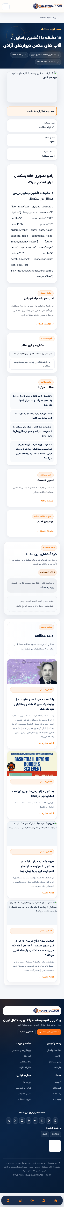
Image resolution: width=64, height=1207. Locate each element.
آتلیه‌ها (57, 1082)
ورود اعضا (56, 1099)
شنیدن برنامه (47, 501)
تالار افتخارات (25, 1067)
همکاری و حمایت (26, 1031)
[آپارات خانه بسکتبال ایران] (28, 1120)
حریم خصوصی (24, 1094)
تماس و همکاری (23, 1088)
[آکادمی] (20, 1200)
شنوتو (44, 1134)
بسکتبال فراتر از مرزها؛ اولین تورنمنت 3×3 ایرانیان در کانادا (33, 416)
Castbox (55, 1134)
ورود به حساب (47, 587)
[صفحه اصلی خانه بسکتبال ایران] (32, 1010)
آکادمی (58, 1056)
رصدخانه (57, 1094)
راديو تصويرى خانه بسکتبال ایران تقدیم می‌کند (33, 353)
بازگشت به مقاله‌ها (48, 17)
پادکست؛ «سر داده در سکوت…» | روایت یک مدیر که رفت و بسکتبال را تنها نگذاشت (32, 400)
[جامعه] (43, 1200)
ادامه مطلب (48, 743)
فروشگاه (57, 1088)
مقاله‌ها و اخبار (54, 1050)
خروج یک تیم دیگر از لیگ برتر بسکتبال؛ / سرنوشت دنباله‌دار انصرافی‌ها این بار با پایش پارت (32, 431)
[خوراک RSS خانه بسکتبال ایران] (8, 1120)
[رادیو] (32, 1200)
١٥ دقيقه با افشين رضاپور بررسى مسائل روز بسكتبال (32, 364)
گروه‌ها (27, 1056)
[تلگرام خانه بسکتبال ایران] (48, 1120)
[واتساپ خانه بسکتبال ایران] (42, 1120)
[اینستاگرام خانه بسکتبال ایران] (55, 1120)
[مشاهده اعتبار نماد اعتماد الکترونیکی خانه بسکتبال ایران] (55, 1146)
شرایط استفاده (24, 1099)
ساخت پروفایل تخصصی (49, 1031)
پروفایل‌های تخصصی (21, 1050)
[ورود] (8, 1200)
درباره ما (27, 1082)
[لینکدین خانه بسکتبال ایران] (22, 1120)
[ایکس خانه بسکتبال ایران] (15, 1120)
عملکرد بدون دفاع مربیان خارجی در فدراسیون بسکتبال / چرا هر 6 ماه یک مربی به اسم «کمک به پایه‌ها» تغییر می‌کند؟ (34, 451)
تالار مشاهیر (25, 1062)
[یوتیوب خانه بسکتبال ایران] (35, 1120)
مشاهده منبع (47, 531)
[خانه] (55, 1200)
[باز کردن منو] (6, 6)
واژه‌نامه (57, 1067)
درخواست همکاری (45, 324)
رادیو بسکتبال (54, 1062)
